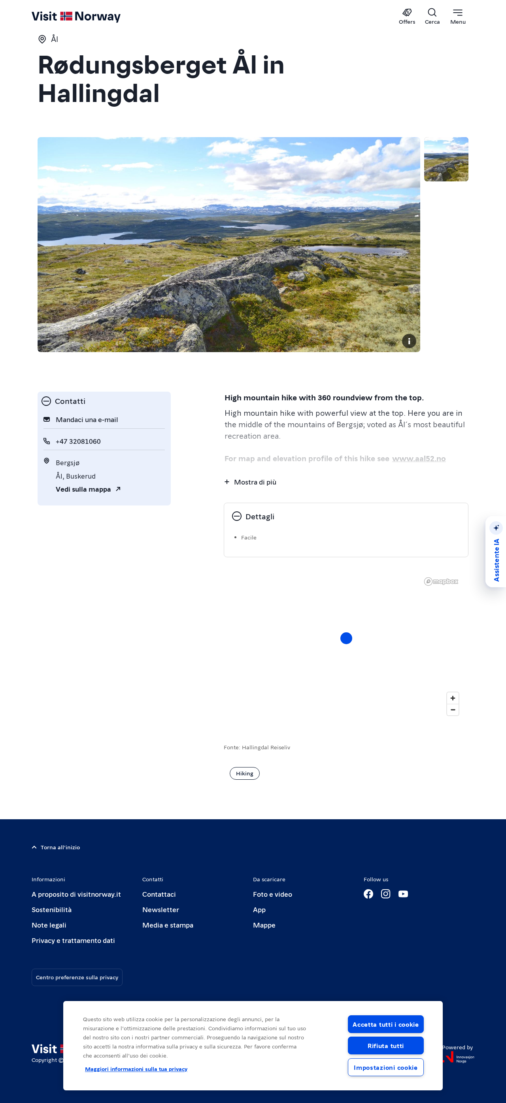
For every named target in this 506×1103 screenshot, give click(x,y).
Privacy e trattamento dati (73, 940)
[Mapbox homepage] (441, 581)
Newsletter (160, 909)
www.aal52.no (419, 458)
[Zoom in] (453, 698)
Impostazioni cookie (386, 1067)
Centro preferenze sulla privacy (77, 976)
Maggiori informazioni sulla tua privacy (136, 1068)
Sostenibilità (52, 909)
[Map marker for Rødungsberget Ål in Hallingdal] (346, 638)
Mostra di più (255, 481)
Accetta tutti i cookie (386, 1024)
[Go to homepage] (89, 16)
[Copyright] (409, 341)
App (259, 909)
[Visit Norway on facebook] (368, 894)
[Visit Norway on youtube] (403, 894)
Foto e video (272, 893)
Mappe (264, 924)
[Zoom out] (453, 709)
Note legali (49, 924)
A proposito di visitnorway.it (76, 893)
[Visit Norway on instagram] (386, 894)
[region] (346, 646)
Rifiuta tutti (386, 1045)
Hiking (244, 773)
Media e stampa (167, 924)
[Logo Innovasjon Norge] (458, 1057)
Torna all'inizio (60, 846)
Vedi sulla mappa (83, 488)
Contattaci (159, 893)
